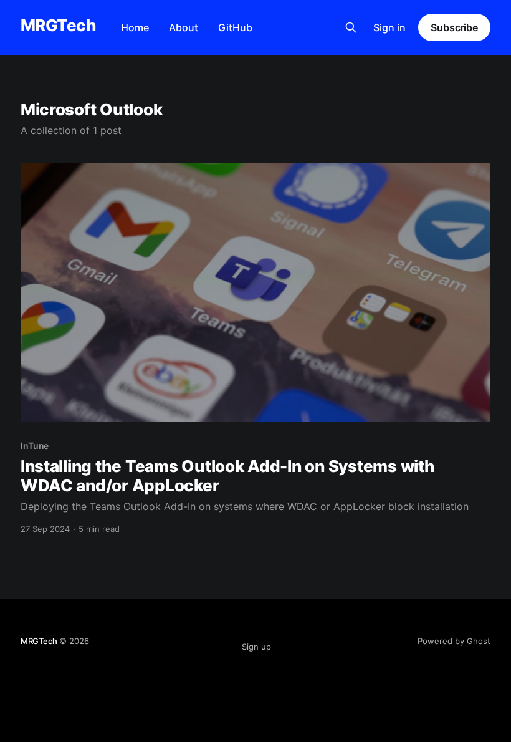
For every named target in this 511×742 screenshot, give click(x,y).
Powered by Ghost (454, 641)
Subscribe (454, 27)
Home (135, 27)
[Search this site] (351, 27)
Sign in (389, 27)
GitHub (235, 27)
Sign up (256, 647)
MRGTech (58, 25)
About (183, 27)
